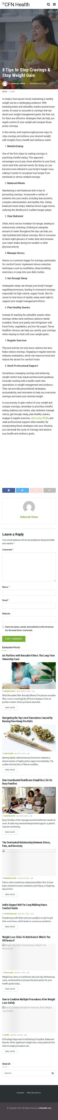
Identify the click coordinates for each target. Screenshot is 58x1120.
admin (6, 1035)
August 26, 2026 (24, 691)
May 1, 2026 (20, 973)
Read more (10, 707)
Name (6, 587)
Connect (20, 1093)
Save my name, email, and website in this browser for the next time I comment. (29, 628)
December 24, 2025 (38, 83)
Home (4, 92)
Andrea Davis (9, 691)
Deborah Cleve (18, 83)
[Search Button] (53, 1073)
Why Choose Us (34, 1093)
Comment (8, 549)
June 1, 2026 (24, 914)
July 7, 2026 (20, 753)
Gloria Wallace (10, 914)
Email (6, 600)
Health (12, 92)
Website (6, 613)
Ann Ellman (9, 753)
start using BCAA (39, 418)
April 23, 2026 (17, 1035)
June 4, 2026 (23, 816)
